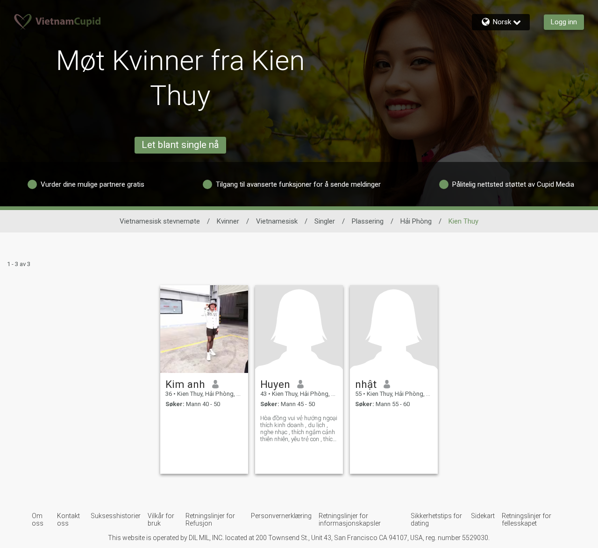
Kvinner (228, 221)
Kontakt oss (68, 519)
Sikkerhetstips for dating (436, 519)
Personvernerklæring (281, 516)
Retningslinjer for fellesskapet (526, 519)
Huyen (275, 384)
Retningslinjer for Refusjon (210, 519)
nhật (366, 384)
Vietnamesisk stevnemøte (160, 221)
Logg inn (564, 22)
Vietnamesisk (277, 221)
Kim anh (185, 384)
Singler (324, 221)
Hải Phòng (416, 221)
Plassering (368, 221)
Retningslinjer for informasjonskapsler (350, 519)
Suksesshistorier (116, 516)
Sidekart (483, 516)
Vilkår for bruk (161, 519)
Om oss (37, 519)
